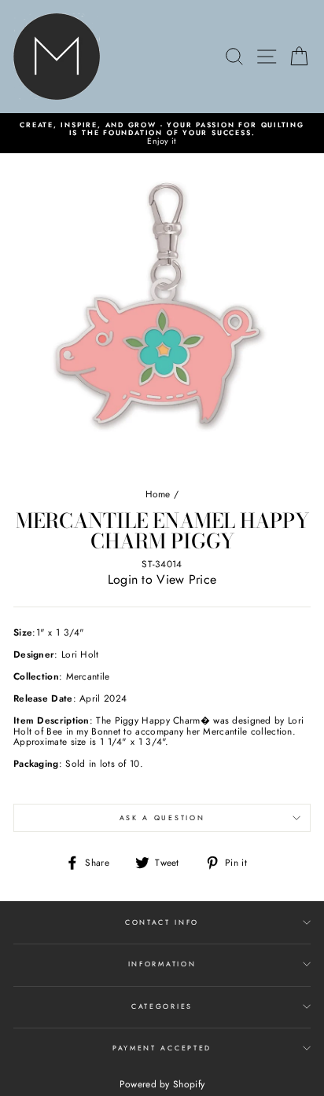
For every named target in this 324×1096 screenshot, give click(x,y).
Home (158, 493)
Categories (162, 1006)
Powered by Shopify (162, 1084)
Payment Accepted (162, 1048)
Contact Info (162, 922)
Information (162, 964)
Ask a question (162, 817)
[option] (162, 133)
